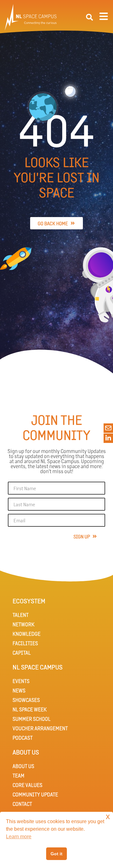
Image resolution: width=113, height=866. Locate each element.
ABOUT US (23, 766)
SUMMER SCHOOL (32, 718)
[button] (89, 17)
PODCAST (23, 737)
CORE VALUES (27, 785)
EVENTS (21, 681)
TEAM (18, 775)
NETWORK (24, 624)
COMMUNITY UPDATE (35, 794)
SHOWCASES (26, 700)
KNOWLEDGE (26, 633)
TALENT (21, 614)
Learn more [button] (18, 836)
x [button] (108, 816)
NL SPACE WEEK (30, 709)
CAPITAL (22, 652)
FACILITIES (25, 643)
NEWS (19, 690)
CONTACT (22, 803)
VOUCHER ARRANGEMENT (40, 728)
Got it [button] (56, 853)
